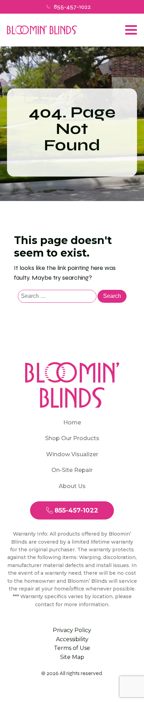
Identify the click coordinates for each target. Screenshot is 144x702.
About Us (72, 486)
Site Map (72, 657)
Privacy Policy (72, 630)
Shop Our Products (72, 438)
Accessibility (72, 639)
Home (72, 422)
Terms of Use (72, 648)
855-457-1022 (72, 6)
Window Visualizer (72, 454)
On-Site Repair (72, 470)
